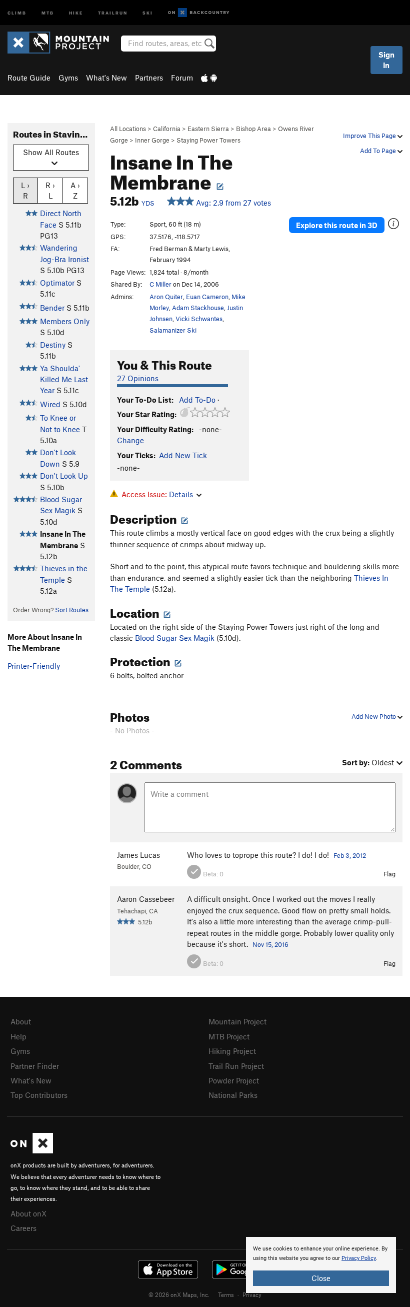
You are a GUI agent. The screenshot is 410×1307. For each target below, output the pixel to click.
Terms (226, 1294)
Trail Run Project (236, 1065)
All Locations (128, 129)
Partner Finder (34, 1065)
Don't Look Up (64, 475)
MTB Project (229, 1036)
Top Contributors (39, 1094)
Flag (390, 874)
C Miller (161, 284)
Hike (76, 12)
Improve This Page (370, 136)
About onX (28, 1213)
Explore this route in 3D (337, 225)
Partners (149, 77)
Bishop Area (253, 129)
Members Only (65, 321)
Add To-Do (197, 399)
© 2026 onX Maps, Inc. (179, 1294)
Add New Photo (375, 716)
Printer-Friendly (34, 665)
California (166, 129)
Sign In (386, 60)
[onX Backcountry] (198, 13)
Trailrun (113, 12)
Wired (50, 404)
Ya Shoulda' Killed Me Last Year (64, 379)
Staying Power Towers (208, 140)
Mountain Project (237, 1021)
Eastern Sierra (208, 129)
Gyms (68, 77)
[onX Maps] (31, 1150)
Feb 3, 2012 (350, 855)
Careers (23, 1227)
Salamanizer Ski (173, 330)
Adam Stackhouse (198, 308)
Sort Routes (71, 610)
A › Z (75, 190)
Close (321, 1277)
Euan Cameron (207, 297)
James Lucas (138, 854)
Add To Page (379, 151)
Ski (147, 12)
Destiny (53, 344)
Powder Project (233, 1080)
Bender (52, 307)
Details (181, 494)
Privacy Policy (359, 1258)
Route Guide (29, 77)
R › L (50, 190)
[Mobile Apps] (209, 77)
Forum (182, 77)
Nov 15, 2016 (270, 944)
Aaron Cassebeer (145, 898)
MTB (48, 12)
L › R (25, 190)
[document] (321, 1265)
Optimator (57, 282)
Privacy (252, 1294)
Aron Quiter (166, 297)
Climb (17, 12)
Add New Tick (183, 455)
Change (130, 440)
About (20, 1021)
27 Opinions (137, 378)
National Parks (233, 1094)
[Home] (63, 43)
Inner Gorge (152, 140)
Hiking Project (232, 1050)
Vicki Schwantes (199, 319)
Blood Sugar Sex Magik (174, 637)
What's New (106, 77)
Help (18, 1036)
